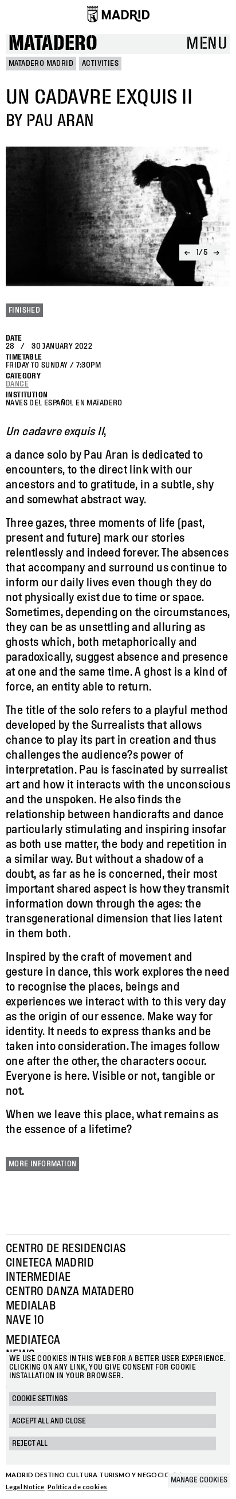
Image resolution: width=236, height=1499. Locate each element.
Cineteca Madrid (50, 1263)
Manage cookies (199, 1480)
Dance (17, 384)
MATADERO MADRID (41, 64)
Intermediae (38, 1277)
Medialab (31, 1306)
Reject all (30, 1443)
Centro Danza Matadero (70, 1291)
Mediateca (33, 1340)
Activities (100, 64)
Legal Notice (25, 1487)
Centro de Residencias (65, 1249)
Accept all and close (49, 1421)
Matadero (53, 44)
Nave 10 (25, 1320)
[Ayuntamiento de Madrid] (118, 14)
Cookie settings (40, 1399)
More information (42, 1164)
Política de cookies (78, 1487)
